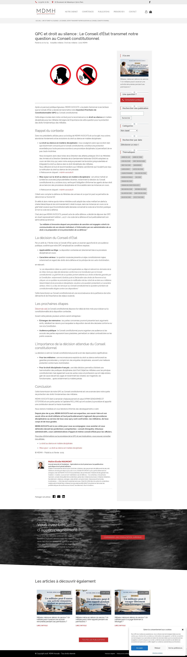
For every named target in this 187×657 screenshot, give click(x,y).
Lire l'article (42, 625)
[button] (183, 630)
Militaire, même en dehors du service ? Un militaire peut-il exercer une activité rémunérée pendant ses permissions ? (53, 619)
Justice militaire (138, 169)
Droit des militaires (70, 43)
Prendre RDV (119, 12)
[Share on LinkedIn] (63, 497)
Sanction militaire (140, 193)
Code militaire (126, 161)
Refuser (157, 648)
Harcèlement (126, 169)
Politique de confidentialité (124, 653)
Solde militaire (126, 197)
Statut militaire (138, 197)
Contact (133, 12)
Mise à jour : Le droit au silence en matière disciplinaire (60, 448)
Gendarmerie (137, 165)
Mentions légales (157, 653)
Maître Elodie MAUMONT (60, 461)
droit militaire (126, 165)
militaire (138, 177)
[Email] (58, 498)
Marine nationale (127, 177)
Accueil (38, 20)
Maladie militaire (140, 173)
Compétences (88, 12)
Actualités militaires (57, 43)
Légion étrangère (127, 173)
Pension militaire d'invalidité (130, 185)
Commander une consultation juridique (123, 537)
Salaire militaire (127, 193)
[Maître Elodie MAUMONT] (40, 469)
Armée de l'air (126, 157)
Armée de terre (137, 157)
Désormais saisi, (41, 309)
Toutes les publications (93, 640)
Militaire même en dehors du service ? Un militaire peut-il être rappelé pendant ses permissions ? (92, 619)
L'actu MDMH (82, 43)
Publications (103, 12)
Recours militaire (127, 189)
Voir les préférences (175, 648)
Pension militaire (127, 181)
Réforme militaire (140, 189)
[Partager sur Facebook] (54, 497)
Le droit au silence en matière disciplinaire (55, 443)
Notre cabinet (71, 12)
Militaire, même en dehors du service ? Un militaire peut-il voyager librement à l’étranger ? (131, 619)
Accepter (139, 648)
